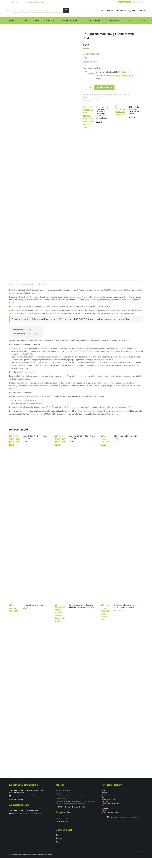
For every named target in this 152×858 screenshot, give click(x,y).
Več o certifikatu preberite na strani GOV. (109, 319)
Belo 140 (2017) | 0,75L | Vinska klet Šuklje (35, 437)
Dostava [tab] (42, 284)
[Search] (66, 10)
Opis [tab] (11, 284)
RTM (51, 854)
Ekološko (93, 94)
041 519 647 (16, 2)
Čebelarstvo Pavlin (95, 100)
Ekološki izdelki (102, 97)
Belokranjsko (125, 72)
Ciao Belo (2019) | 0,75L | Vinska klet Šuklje (82, 437)
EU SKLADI (12, 800)
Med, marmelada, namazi (105, 94)
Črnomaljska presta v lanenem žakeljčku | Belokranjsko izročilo (81, 606)
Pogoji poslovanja (62, 818)
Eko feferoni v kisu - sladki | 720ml (125, 437)
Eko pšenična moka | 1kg (33, 605)
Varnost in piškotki (62, 821)
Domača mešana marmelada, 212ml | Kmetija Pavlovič (126, 606)
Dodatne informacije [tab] (25, 284)
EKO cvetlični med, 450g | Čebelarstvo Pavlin (134, 110)
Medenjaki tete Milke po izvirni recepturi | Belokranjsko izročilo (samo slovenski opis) (102, 112)
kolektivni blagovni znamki (118, 76)
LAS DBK (20, 800)
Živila (115, 94)
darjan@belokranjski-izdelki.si (75, 807)
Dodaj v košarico (104, 87)
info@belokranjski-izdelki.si (34, 2)
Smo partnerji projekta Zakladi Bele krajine (23, 810)
